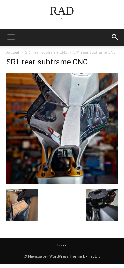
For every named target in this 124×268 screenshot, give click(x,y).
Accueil (12, 52)
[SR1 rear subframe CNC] (62, 182)
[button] (115, 37)
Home (62, 245)
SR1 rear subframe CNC (46, 52)
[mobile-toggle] (11, 37)
